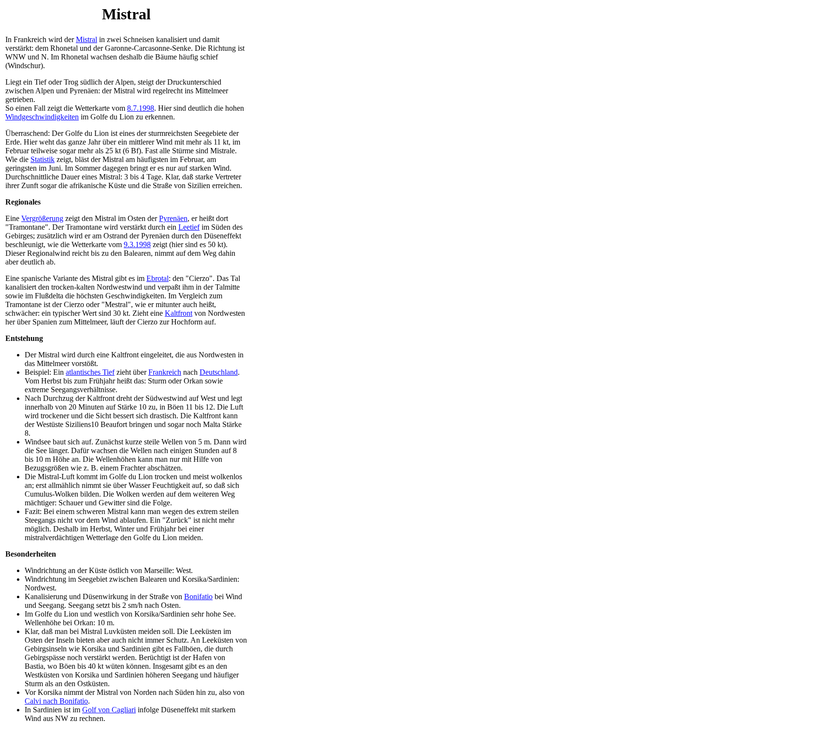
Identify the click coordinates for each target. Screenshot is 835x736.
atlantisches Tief (90, 372)
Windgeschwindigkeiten (42, 117)
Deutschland (219, 372)
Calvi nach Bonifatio (56, 701)
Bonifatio (198, 596)
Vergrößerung (42, 218)
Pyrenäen (173, 218)
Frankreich (164, 372)
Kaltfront (178, 313)
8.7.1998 (140, 108)
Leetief (189, 227)
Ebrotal (157, 278)
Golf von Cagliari (109, 710)
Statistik (42, 159)
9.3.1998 (137, 244)
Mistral (86, 39)
